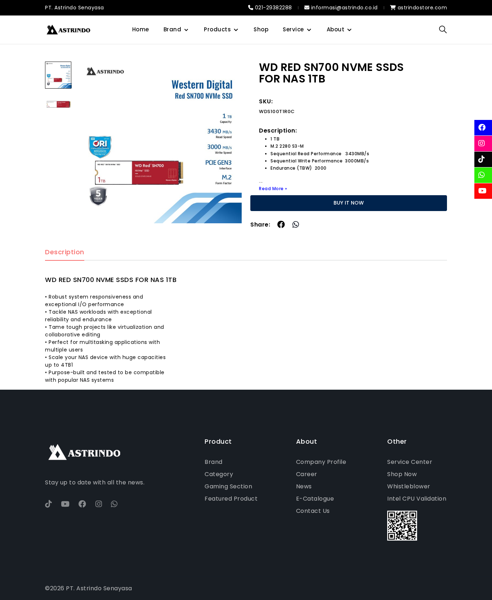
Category (219, 474)
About (336, 29)
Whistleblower (408, 486)
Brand (173, 29)
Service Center (409, 462)
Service (293, 29)
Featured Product (231, 498)
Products (217, 29)
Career (306, 474)
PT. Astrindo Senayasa (74, 7)
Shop (261, 29)
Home (140, 29)
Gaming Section (228, 486)
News (304, 486)
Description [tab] (64, 252)
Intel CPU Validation (416, 498)
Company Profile (321, 462)
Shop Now (402, 474)
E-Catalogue (315, 498)
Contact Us (313, 511)
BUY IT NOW (349, 202)
